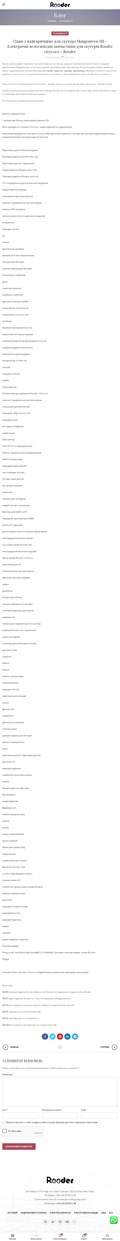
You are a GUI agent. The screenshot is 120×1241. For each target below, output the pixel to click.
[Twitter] (53, 1222)
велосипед (78, 70)
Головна (52, 21)
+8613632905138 (66, 1203)
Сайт (83, 1110)
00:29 (5, 1011)
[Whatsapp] (74, 1222)
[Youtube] (67, 1222)
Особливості (66, 21)
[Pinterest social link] (60, 1036)
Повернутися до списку (60, 1047)
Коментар (8, 1074)
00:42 (5, 1018)
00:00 (5, 992)
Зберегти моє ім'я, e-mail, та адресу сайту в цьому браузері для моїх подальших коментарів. (52, 1122)
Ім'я (5, 1109)
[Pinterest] (60, 1222)
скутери (68, 70)
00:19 (5, 1005)
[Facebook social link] (45, 1036)
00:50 (5, 1024)
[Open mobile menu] (4, 5)
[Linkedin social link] (67, 1036)
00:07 (5, 998)
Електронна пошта (52, 1109)
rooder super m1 (55, 70)
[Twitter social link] (52, 1036)
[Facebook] (45, 1222)
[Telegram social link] (75, 1036)
